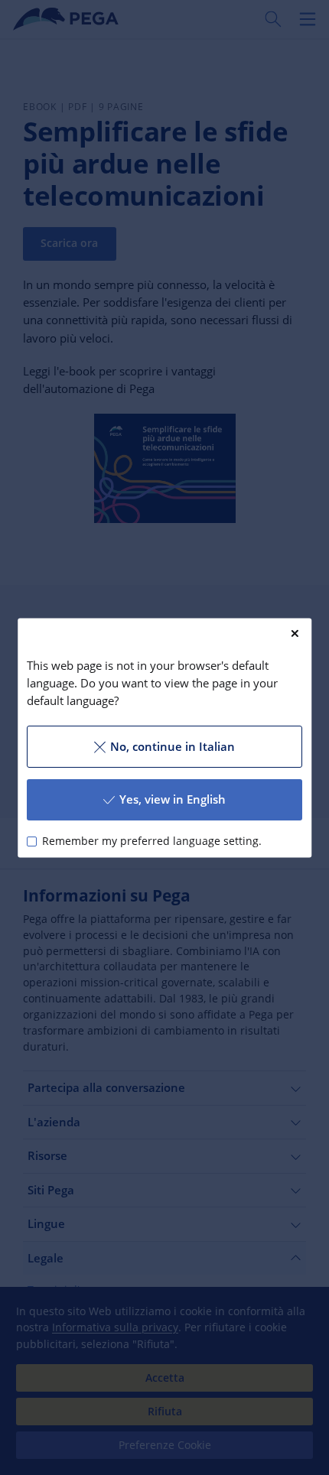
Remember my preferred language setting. (152, 841)
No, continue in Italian (172, 746)
